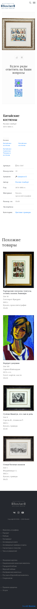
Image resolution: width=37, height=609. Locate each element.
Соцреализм (7, 578)
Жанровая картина (10, 560)
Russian (32, 606)
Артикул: (6, 166)
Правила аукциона (10, 587)
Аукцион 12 (22, 177)
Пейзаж (6, 536)
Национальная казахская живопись (16, 563)
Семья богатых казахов (14, 464)
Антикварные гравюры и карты (15, 545)
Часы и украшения (10, 551)
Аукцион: (7, 177)
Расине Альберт (22, 182)
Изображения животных (12, 572)
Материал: (7, 193)
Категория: (7, 212)
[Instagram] (18, 512)
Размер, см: (8, 201)
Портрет (6, 533)
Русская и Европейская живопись (16, 575)
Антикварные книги (10, 542)
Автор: (5, 182)
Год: (5, 187)
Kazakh (25, 606)
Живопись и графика (11, 530)
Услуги (5, 590)
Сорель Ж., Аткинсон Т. (13, 420)
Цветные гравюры (23, 212)
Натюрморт (7, 539)
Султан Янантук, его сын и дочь (18, 414)
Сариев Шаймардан (11, 369)
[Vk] (14, 512)
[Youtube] (22, 512)
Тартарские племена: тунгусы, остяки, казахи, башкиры (17, 292)
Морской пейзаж (9, 569)
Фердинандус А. (10, 471)
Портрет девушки (11, 363)
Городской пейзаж (10, 566)
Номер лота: (8, 171)
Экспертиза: (8, 207)
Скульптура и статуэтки (12, 548)
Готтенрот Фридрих (12, 299)
